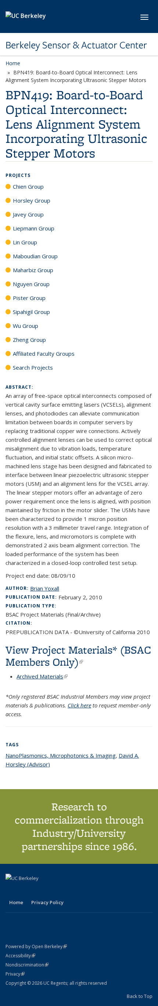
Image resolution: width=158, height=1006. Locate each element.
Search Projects (33, 367)
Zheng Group (29, 339)
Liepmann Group (33, 228)
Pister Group (29, 298)
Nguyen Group (31, 284)
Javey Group (28, 214)
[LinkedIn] (26, 890)
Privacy (15, 974)
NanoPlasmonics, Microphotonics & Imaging (61, 755)
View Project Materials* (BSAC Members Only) (78, 656)
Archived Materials (42, 676)
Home (13, 63)
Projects (18, 175)
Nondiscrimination (27, 965)
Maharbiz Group (33, 270)
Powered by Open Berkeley (36, 946)
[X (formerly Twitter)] (12, 890)
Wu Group (25, 325)
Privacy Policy (47, 902)
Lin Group (25, 242)
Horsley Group (31, 200)
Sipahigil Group (31, 311)
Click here (79, 705)
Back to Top (139, 996)
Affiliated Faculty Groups (44, 353)
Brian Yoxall (44, 588)
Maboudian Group (35, 256)
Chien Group (28, 186)
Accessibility (20, 956)
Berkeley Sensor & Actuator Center (76, 45)
